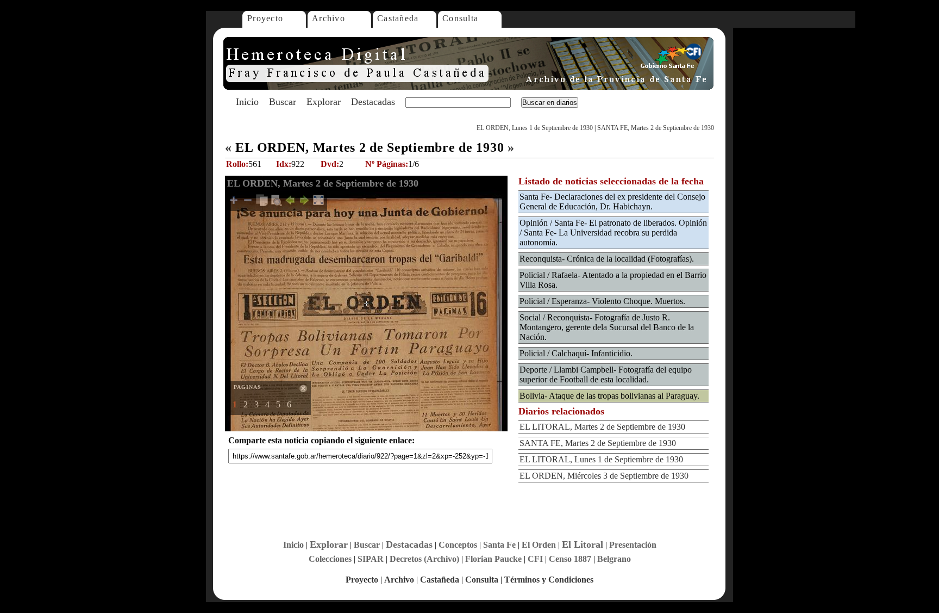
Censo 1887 (570, 559)
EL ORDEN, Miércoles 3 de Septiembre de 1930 (603, 475)
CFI (535, 559)
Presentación (632, 544)
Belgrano (614, 559)
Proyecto (265, 18)
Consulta (460, 18)
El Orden (539, 544)
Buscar (282, 101)
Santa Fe (499, 544)
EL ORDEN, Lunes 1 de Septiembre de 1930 (535, 128)
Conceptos (458, 544)
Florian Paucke (493, 559)
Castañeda (398, 18)
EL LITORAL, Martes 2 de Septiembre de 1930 (602, 426)
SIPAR (371, 559)
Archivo (328, 18)
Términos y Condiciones (548, 579)
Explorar (323, 101)
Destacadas (373, 101)
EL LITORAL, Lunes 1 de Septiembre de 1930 (601, 459)
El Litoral (582, 544)
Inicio (247, 101)
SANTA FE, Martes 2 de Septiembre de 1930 (655, 128)
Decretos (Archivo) (424, 559)
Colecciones (330, 559)
